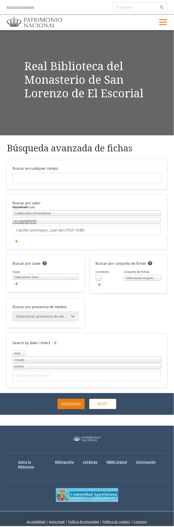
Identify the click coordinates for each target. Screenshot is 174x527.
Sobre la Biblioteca (26, 464)
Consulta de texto (24, 223)
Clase (26, 274)
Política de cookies (116, 522)
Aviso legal (56, 522)
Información (146, 462)
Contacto (140, 522)
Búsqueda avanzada (20, 7)
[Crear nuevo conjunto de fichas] (99, 285)
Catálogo (90, 462)
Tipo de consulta (23, 207)
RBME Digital (117, 462)
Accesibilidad (36, 522)
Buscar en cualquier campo (35, 168)
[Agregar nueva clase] (16, 284)
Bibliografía (64, 462)
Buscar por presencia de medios (39, 306)
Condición (102, 275)
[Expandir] (49, 342)
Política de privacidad (83, 522)
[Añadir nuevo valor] (16, 241)
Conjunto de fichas (143, 275)
